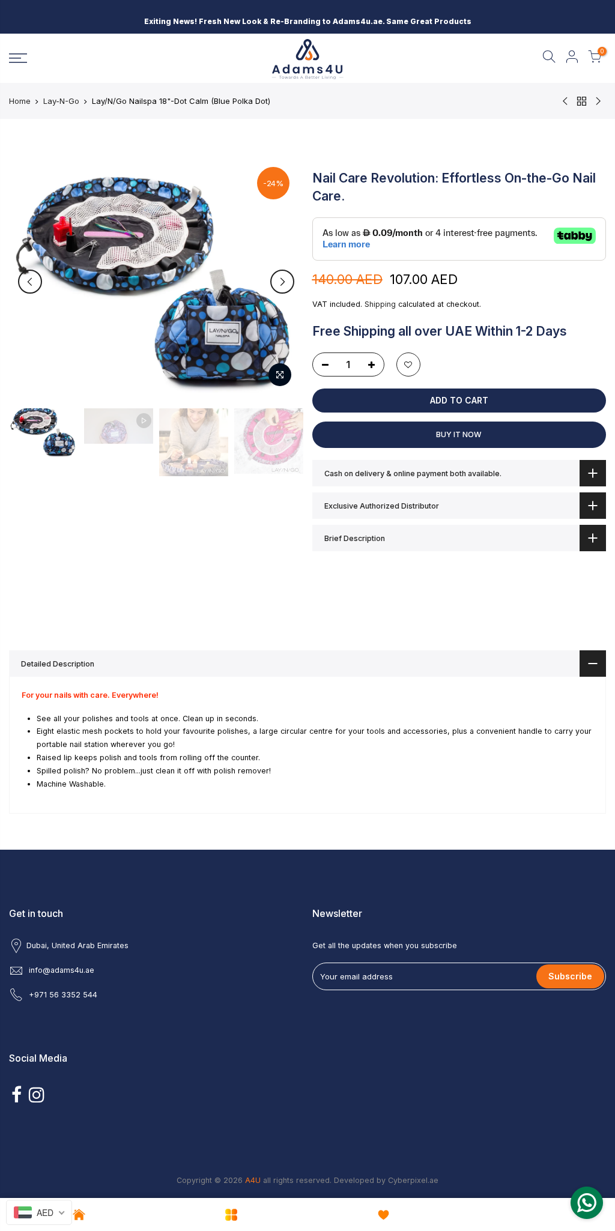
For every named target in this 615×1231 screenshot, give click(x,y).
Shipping (380, 304)
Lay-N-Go (61, 101)
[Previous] (30, 282)
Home (20, 101)
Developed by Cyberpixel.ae (386, 1180)
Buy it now (459, 434)
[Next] (282, 282)
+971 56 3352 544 (63, 994)
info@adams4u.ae (61, 970)
